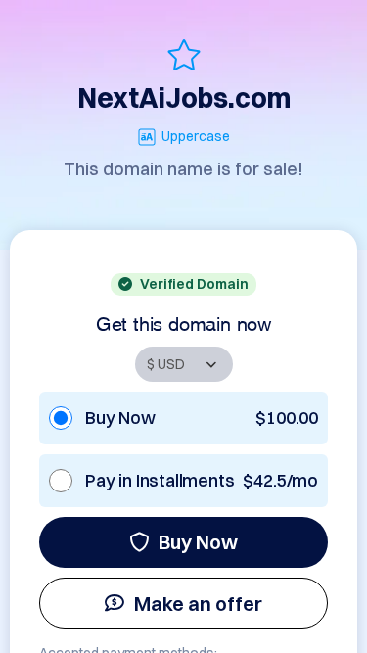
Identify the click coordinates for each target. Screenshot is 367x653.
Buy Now (198, 542)
